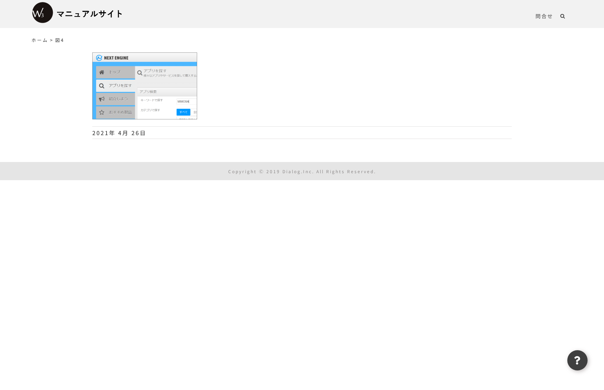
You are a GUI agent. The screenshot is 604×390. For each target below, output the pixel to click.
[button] (563, 15)
